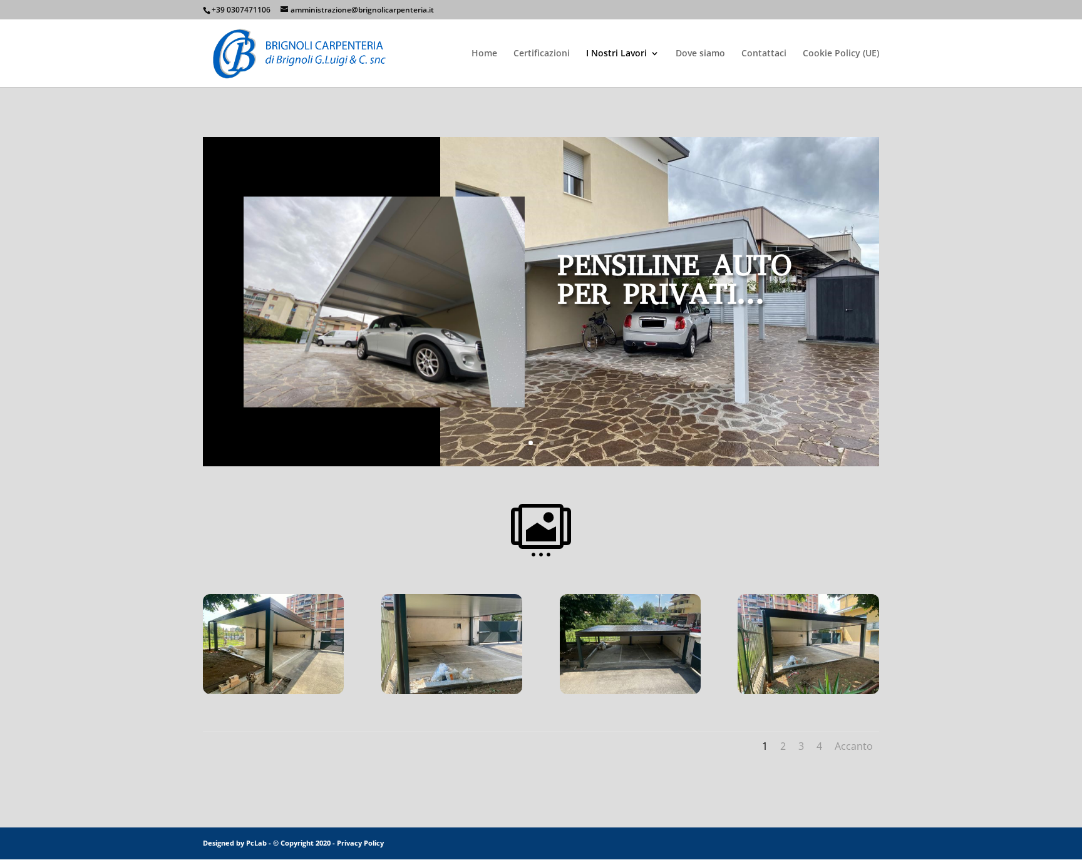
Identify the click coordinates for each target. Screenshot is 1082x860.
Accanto (854, 746)
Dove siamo (700, 54)
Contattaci (763, 54)
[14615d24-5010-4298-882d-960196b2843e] (273, 690)
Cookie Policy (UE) (841, 54)
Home (484, 54)
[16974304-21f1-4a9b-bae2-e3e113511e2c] (451, 690)
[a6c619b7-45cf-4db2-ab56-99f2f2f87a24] (630, 690)
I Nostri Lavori (616, 54)
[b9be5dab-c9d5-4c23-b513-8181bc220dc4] (808, 690)
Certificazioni (541, 54)
